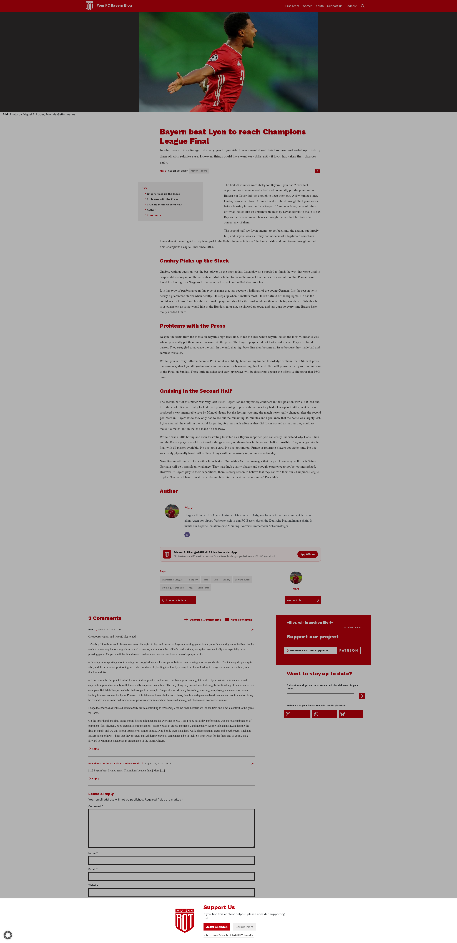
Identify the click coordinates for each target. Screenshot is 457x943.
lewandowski (242, 579)
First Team (292, 6)
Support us (334, 6)
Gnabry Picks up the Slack (163, 193)
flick (215, 579)
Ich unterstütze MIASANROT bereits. (229, 935)
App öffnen (308, 554)
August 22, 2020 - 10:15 (157, 763)
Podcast (351, 6)
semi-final (203, 588)
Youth (320, 6)
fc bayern (192, 579)
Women (307, 6)
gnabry (226, 579)
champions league (172, 579)
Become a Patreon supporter (309, 650)
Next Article (294, 600)
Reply (95, 748)
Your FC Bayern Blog (114, 5)
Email (93, 869)
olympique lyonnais (173, 588)
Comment (95, 806)
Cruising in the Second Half (164, 204)
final (205, 579)
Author (151, 209)
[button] (8, 935)
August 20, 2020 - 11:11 (110, 629)
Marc (163, 171)
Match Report (199, 170)
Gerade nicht (244, 927)
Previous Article (176, 600)
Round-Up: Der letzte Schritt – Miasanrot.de (114, 763)
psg (191, 588)
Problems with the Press (162, 199)
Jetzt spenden (217, 927)
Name (93, 853)
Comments (154, 215)
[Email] (187, 534)
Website (93, 885)
